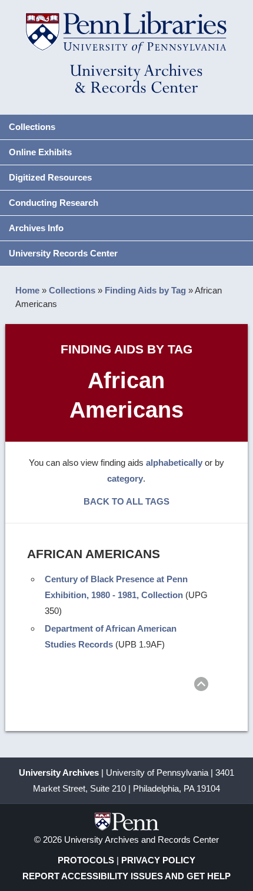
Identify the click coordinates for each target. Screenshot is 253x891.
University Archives (59, 772)
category (125, 478)
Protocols (86, 860)
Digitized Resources (50, 177)
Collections (32, 127)
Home (27, 290)
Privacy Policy (158, 860)
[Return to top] (201, 686)
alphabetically (174, 463)
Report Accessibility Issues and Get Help (126, 876)
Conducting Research (53, 203)
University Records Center (63, 253)
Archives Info (36, 228)
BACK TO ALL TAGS (126, 501)
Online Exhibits (40, 152)
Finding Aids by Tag (145, 290)
